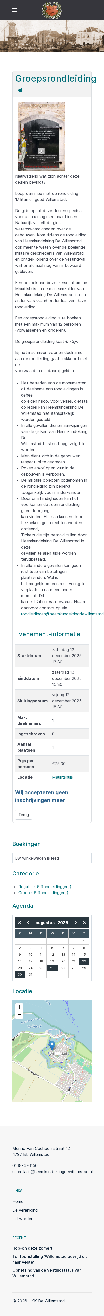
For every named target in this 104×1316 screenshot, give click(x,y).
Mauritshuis (62, 777)
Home (17, 1201)
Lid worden (22, 1218)
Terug (23, 814)
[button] (14, 10)
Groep (43, 892)
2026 (63, 922)
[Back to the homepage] (52, 10)
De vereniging (25, 1210)
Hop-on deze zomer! (32, 1248)
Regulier (44, 886)
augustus (47, 922)
